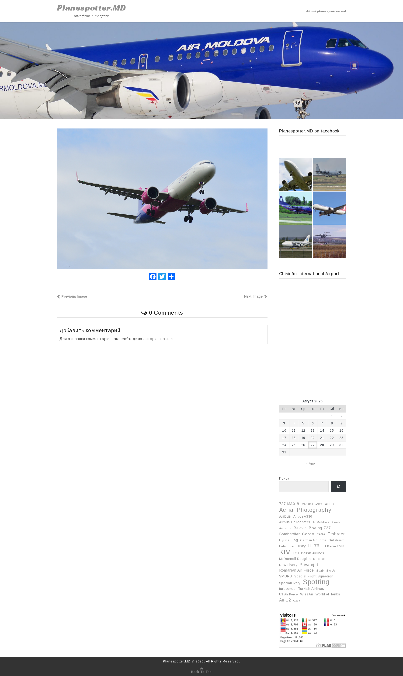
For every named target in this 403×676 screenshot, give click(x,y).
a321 (319, 504)
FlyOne (284, 540)
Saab (320, 570)
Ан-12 (285, 600)
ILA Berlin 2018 (333, 546)
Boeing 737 (319, 528)
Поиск (284, 478)
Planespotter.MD (91, 8)
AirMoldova (321, 522)
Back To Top (201, 672)
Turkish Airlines (311, 589)
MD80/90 (319, 559)
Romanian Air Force (296, 570)
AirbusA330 (302, 516)
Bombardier (289, 534)
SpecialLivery (290, 583)
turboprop (287, 589)
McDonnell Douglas (295, 559)
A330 (329, 504)
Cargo (308, 534)
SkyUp (331, 570)
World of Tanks (328, 594)
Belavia (300, 528)
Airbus (285, 516)
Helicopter (287, 546)
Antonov (285, 528)
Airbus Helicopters (294, 522)
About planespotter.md (326, 11)
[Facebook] (152, 277)
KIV (285, 552)
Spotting (316, 582)
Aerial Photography (305, 510)
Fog (295, 540)
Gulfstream (337, 540)
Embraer (336, 534)
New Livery (288, 565)
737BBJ (307, 504)
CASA (320, 534)
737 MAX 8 (289, 504)
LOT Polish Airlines (308, 553)
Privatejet (309, 564)
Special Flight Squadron (313, 576)
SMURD (285, 576)
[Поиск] (338, 486)
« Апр (310, 463)
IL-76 (314, 545)
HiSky (301, 546)
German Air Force (313, 540)
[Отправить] (171, 277)
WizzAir (306, 594)
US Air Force (288, 594)
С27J (296, 600)
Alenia (336, 522)
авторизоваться (158, 339)
